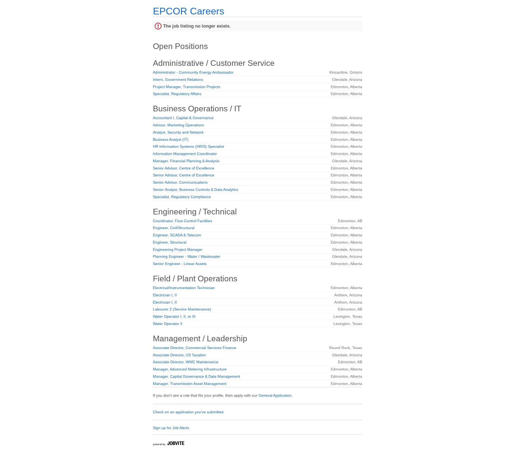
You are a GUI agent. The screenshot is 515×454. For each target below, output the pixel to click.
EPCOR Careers (188, 11)
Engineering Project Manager (178, 249)
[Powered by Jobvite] (168, 444)
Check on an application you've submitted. (189, 412)
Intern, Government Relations (178, 79)
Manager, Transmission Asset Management (189, 383)
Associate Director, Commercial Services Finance (194, 348)
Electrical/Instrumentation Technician (184, 288)
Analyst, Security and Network (178, 132)
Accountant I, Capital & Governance (183, 118)
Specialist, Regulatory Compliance (182, 197)
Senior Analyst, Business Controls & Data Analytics (195, 189)
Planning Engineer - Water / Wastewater (186, 256)
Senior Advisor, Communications (180, 182)
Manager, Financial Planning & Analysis (186, 161)
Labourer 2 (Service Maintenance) (182, 309)
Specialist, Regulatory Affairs (177, 94)
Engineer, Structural (169, 242)
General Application (275, 395)
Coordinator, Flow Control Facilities (182, 221)
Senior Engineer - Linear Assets (180, 264)
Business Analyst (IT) (171, 139)
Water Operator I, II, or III (174, 316)
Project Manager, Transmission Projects (186, 87)
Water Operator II (167, 323)
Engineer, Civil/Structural (173, 228)
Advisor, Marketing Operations (178, 125)
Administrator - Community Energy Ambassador (193, 72)
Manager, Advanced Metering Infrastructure (190, 369)
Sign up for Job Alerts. (171, 428)
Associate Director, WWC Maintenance (185, 362)
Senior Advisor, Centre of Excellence (183, 168)
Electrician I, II (165, 295)
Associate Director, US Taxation (179, 355)
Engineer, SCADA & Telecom (177, 235)
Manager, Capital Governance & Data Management (196, 376)
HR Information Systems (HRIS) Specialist (188, 146)
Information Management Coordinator (185, 154)
